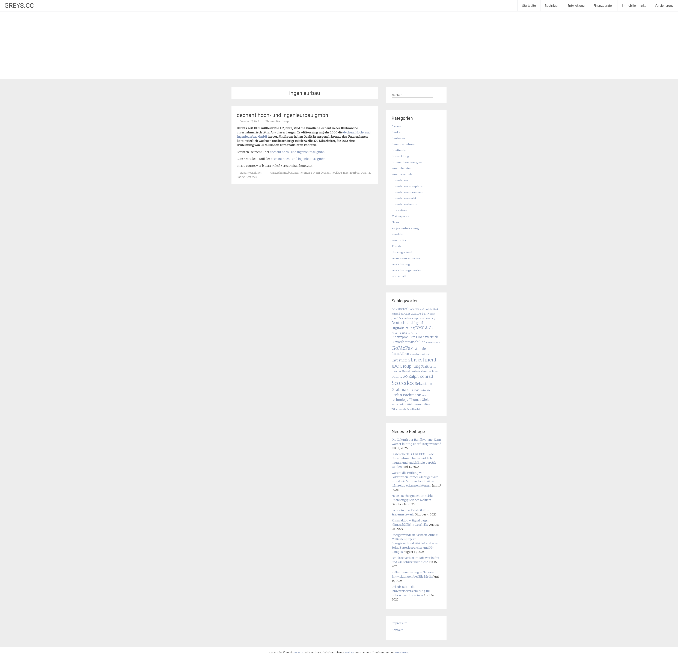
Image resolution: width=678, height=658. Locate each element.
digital (418, 323)
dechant (326, 172)
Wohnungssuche (399, 409)
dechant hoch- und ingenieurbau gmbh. (297, 152)
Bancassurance (410, 313)
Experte (414, 333)
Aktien (396, 126)
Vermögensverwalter (406, 258)
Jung (416, 366)
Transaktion (399, 404)
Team (424, 395)
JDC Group (402, 366)
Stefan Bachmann (406, 395)
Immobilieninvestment (408, 192)
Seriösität (416, 390)
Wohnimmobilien (418, 404)
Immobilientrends (404, 204)
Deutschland (402, 323)
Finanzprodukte (403, 337)
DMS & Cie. (425, 328)
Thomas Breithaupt (278, 121)
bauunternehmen (299, 172)
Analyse (415, 309)
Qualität (366, 172)
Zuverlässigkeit (414, 409)
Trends (397, 246)
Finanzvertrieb (402, 174)
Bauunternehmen (251, 172)
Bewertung (430, 318)
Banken (397, 132)
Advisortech (400, 309)
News (395, 222)
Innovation (399, 210)
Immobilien (400, 180)
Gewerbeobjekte (433, 343)
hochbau (337, 172)
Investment (424, 360)
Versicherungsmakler (406, 270)
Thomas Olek (419, 400)
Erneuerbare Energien (407, 162)
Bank (425, 313)
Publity (433, 371)
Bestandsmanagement (412, 318)
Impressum (399, 623)
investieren (401, 360)
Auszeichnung (278, 172)
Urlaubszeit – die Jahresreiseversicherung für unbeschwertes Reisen (411, 591)
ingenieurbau (351, 172)
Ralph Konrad (420, 376)
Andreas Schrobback (429, 309)
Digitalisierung (403, 328)
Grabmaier (419, 349)
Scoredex (251, 177)
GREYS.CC (19, 5)
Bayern (315, 172)
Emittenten (399, 150)
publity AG (400, 377)
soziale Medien (426, 390)
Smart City (399, 240)
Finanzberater (603, 5)
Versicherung (664, 5)
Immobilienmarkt (634, 5)
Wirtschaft (399, 276)
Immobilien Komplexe (407, 186)
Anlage (395, 314)
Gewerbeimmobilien (409, 342)
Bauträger (551, 5)
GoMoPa (401, 348)
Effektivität (397, 333)
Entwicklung (576, 5)
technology (400, 400)
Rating (241, 177)
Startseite (529, 5)
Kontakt (397, 630)
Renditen (398, 234)
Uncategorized (402, 252)
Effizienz (406, 333)
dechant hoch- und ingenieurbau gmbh (282, 115)
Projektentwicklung (405, 228)
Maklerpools (400, 216)
